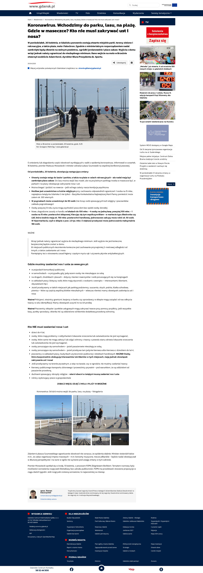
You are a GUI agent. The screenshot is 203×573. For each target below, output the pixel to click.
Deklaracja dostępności (37, 530)
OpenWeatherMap (49, 537)
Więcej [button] (170, 184)
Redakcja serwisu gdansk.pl (38, 526)
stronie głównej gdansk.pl (89, 68)
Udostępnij (121, 62)
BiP (30, 533)
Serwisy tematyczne (160, 13)
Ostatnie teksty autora (48, 499)
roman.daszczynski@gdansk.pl (51, 495)
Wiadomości (38, 19)
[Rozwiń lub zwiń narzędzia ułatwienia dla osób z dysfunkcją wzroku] (161, 569)
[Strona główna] (30, 13)
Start (29, 19)
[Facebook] (71, 569)
